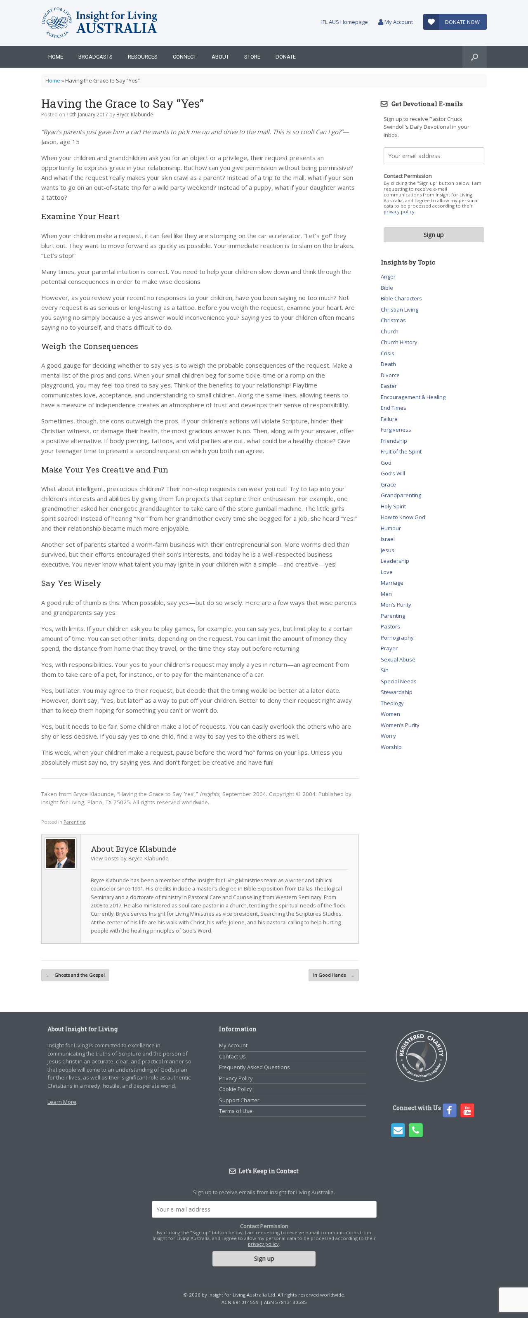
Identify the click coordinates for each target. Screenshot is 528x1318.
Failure (389, 419)
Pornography (397, 637)
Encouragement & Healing (413, 397)
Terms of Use (235, 1111)
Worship (391, 747)
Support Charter (239, 1100)
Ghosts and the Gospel (75, 975)
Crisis (387, 353)
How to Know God (403, 517)
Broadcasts (95, 57)
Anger (388, 276)
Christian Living (399, 309)
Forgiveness (396, 429)
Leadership (395, 561)
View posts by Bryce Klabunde (130, 858)
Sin (385, 670)
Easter (389, 386)
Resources (143, 57)
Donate (286, 57)
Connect (184, 57)
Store (252, 57)
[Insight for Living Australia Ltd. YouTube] (467, 1110)
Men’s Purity (396, 604)
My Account (398, 22)
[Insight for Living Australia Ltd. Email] (398, 1130)
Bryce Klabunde (134, 114)
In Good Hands (333, 975)
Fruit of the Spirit (401, 451)
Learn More (61, 1101)
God (386, 462)
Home (55, 57)
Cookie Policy (235, 1089)
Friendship (394, 440)
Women (390, 714)
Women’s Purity (400, 725)
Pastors (390, 626)
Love (387, 572)
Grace (388, 484)
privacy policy (399, 211)
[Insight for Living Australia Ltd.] (100, 23)
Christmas (393, 320)
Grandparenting (401, 495)
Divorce (390, 375)
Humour (391, 528)
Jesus (387, 550)
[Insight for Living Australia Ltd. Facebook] (450, 1110)
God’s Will (393, 473)
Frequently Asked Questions (254, 1067)
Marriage (392, 582)
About (220, 57)
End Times (393, 407)
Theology (392, 703)
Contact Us (232, 1056)
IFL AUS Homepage (344, 22)
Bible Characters (401, 298)
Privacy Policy (236, 1078)
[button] (474, 57)
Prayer (389, 648)
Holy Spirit (393, 506)
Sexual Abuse (398, 659)
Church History (399, 342)
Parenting (74, 822)
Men (386, 594)
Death (388, 364)
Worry (388, 735)
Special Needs (399, 681)
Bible (387, 287)
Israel (388, 539)
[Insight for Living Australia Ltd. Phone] (416, 1130)
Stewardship (396, 692)
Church (389, 331)
